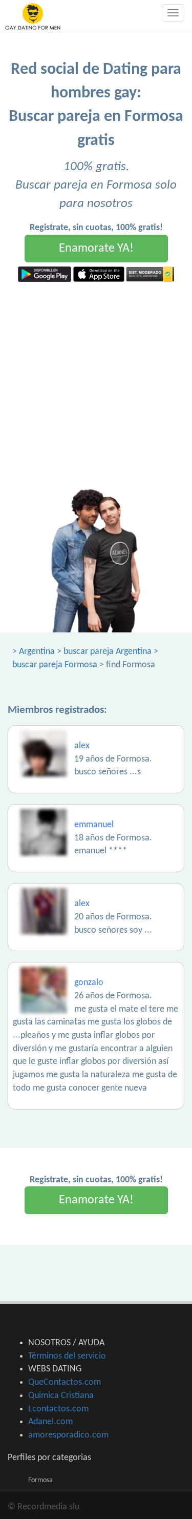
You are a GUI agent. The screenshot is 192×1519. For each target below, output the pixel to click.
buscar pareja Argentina (107, 651)
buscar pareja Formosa (54, 665)
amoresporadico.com (68, 1435)
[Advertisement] (96, 383)
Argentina (37, 651)
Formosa (40, 1480)
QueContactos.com (64, 1382)
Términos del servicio (67, 1356)
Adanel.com (50, 1422)
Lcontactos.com (58, 1409)
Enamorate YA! (96, 248)
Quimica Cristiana (61, 1396)
